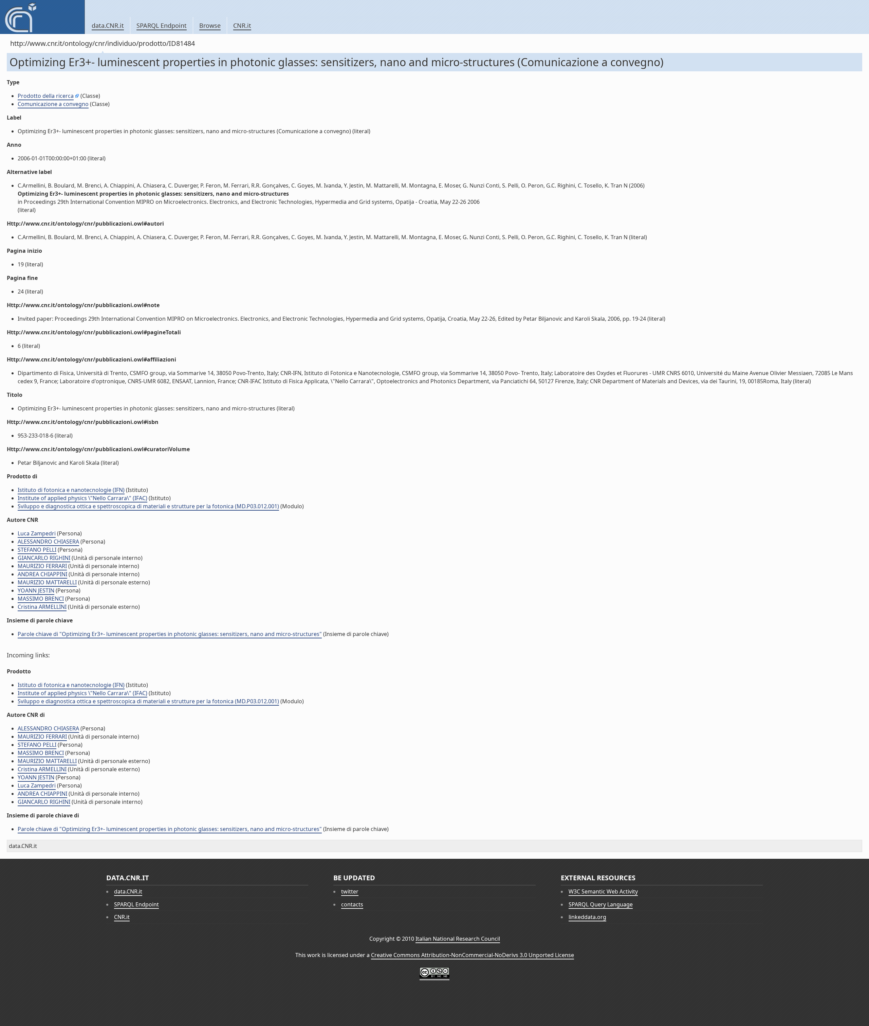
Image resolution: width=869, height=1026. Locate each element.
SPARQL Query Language (601, 904)
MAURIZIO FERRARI (42, 566)
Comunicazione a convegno (53, 104)
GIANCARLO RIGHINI (44, 558)
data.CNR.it (108, 25)
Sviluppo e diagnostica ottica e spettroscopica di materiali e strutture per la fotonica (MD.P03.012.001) (148, 506)
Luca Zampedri (37, 533)
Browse (210, 25)
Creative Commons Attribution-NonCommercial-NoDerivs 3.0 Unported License (472, 955)
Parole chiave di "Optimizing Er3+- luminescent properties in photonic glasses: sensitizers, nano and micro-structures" (170, 634)
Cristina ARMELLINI (42, 607)
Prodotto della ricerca (46, 96)
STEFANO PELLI (37, 549)
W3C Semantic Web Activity (603, 891)
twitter (349, 891)
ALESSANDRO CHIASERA (48, 541)
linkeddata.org (587, 917)
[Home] (42, 17)
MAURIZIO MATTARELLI (47, 582)
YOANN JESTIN (36, 590)
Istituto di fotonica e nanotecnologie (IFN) (71, 490)
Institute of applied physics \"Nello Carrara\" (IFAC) (82, 498)
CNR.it (242, 25)
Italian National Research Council (457, 938)
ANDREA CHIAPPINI (42, 574)
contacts (352, 904)
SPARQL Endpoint (161, 25)
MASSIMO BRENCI (41, 598)
